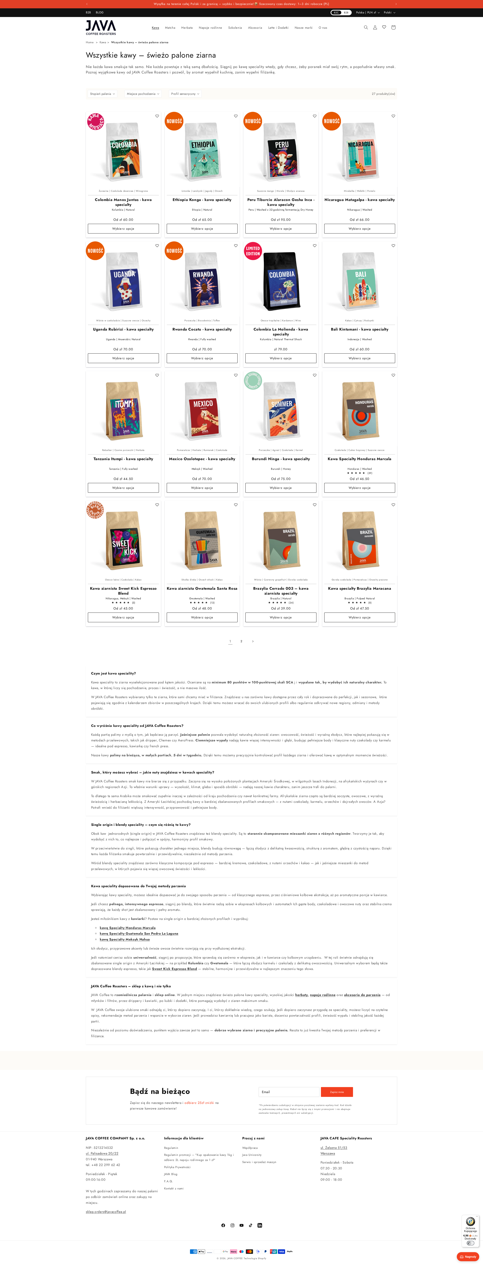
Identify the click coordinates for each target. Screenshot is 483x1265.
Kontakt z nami (174, 1188)
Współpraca (250, 1148)
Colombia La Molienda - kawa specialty (281, 332)
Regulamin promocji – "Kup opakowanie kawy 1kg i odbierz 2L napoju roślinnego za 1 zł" (199, 1157)
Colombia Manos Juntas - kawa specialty (123, 202)
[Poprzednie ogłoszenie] (87, 4)
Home (90, 42)
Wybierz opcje (123, 228)
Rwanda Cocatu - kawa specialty (202, 329)
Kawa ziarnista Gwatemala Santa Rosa (202, 588)
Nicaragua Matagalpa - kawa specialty (360, 199)
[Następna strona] (252, 641)
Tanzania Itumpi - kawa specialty (123, 459)
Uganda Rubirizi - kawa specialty (123, 329)
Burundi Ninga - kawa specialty (281, 459)
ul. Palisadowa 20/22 (102, 1153)
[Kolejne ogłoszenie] (396, 4)
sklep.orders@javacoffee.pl (106, 1211)
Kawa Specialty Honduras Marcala (359, 459)
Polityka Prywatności (177, 1167)
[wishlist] (384, 27)
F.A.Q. (168, 1181)
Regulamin (171, 1148)
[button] (155, 27)
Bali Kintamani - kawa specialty (359, 329)
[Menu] (477, 1217)
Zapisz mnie (337, 1092)
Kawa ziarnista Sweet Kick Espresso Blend (123, 591)
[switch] (470, 1243)
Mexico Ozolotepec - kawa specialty (202, 459)
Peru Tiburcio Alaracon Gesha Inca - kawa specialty (280, 202)
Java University (252, 1155)
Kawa (103, 42)
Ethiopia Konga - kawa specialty (202, 199)
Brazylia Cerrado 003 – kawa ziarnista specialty (280, 591)
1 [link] (230, 641)
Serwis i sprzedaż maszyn (259, 1162)
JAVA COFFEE (235, 1258)
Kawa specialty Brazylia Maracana (359, 588)
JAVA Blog (171, 1174)
